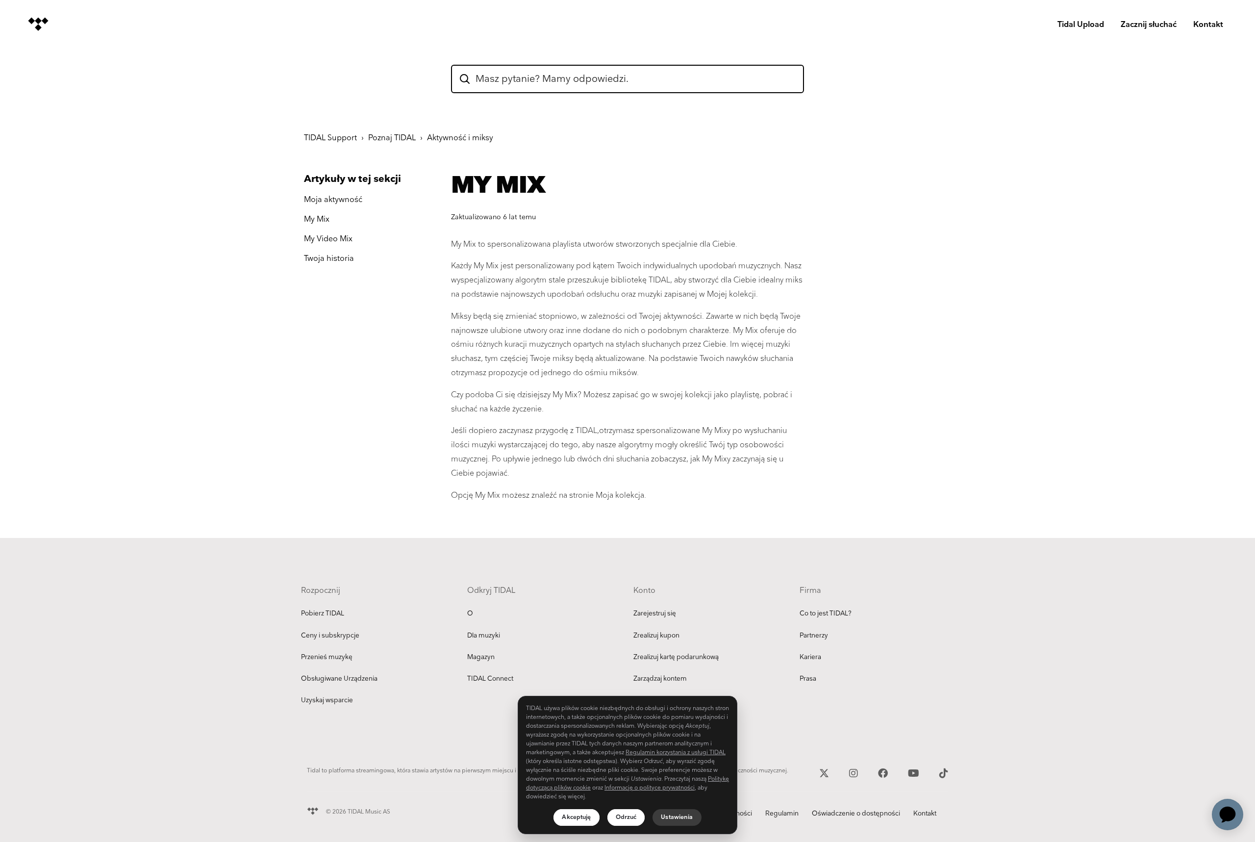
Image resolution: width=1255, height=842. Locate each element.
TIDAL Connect (490, 679)
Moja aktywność (333, 199)
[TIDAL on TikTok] (943, 772)
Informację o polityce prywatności (649, 787)
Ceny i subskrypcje (330, 635)
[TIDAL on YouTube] (915, 772)
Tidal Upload (1080, 24)
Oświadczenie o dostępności (856, 813)
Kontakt (1208, 24)
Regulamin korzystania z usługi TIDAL (676, 752)
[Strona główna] (38, 24)
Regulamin (782, 813)
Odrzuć (626, 817)
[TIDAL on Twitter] (825, 772)
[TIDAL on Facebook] (884, 772)
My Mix (316, 219)
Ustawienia (677, 817)
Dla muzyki (483, 635)
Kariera (810, 657)
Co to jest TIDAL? (826, 613)
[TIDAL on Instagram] (854, 772)
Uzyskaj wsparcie (327, 700)
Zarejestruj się (654, 613)
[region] (627, 765)
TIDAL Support (330, 138)
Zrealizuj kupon (656, 635)
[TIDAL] (313, 810)
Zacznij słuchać (1149, 24)
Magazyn (481, 657)
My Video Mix (328, 239)
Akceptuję (576, 817)
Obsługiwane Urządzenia (339, 679)
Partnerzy (814, 635)
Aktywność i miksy (460, 138)
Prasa (808, 679)
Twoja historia (329, 258)
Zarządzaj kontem (660, 679)
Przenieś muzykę (326, 657)
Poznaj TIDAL (392, 138)
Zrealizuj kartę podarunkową (676, 657)
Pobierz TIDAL (322, 613)
